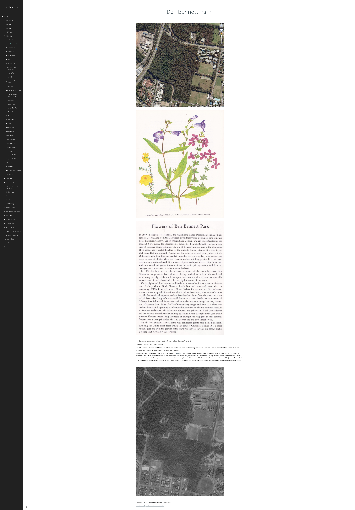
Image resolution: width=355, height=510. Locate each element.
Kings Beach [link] (9, 200)
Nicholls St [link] (10, 123)
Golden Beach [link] (10, 192)
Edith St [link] (9, 77)
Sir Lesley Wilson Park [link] (12, 235)
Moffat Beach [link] (10, 215)
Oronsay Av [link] (11, 139)
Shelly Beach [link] (10, 227)
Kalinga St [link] (10, 100)
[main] (189, 11)
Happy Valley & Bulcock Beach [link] (12, 95)
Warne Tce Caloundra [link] (14, 170)
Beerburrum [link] (9, 24)
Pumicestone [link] (10, 223)
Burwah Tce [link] (11, 63)
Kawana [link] (8, 196)
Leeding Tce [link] (11, 104)
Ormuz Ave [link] (10, 135)
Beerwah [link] (8, 28)
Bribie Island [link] (9, 32)
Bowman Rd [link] (11, 55)
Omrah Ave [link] (11, 127)
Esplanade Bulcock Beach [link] (13, 81)
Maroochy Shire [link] (9, 239)
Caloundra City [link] (8, 20)
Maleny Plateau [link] (10, 207)
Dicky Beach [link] (10, 182)
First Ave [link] (10, 86)
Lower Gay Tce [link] (12, 108)
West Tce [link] (10, 174)
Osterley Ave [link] (11, 147)
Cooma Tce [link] (11, 73)
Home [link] (6, 16)
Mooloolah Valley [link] (11, 219)
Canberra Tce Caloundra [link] (11, 68)
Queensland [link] (7, 247)
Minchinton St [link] (11, 119)
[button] (353, 2)
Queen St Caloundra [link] (13, 155)
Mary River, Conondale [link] (13, 211)
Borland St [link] (10, 51)
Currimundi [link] (9, 178)
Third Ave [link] (10, 166)
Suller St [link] (10, 163)
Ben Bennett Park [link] (13, 44)
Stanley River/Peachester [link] (14, 231)
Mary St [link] (9, 116)
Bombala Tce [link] (11, 48)
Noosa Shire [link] (7, 243)
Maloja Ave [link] (10, 112)
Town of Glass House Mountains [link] (12, 187)
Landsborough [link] (10, 204)
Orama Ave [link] (11, 131)
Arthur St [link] (10, 40)
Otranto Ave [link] (11, 151)
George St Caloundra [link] (14, 90)
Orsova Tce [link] (11, 143)
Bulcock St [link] (10, 59)
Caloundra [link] (9, 36)
